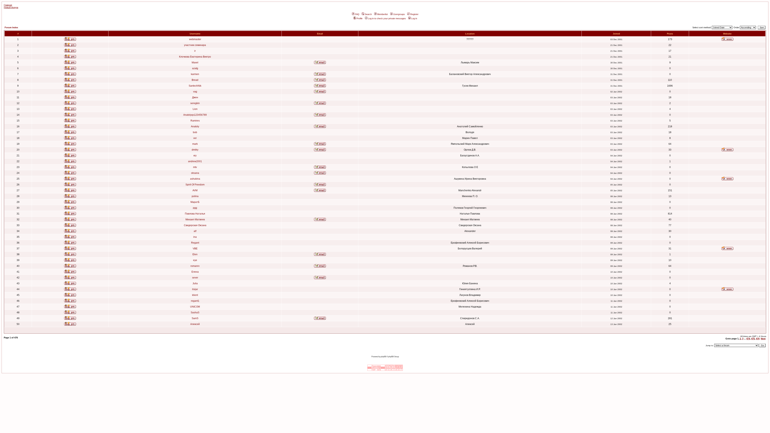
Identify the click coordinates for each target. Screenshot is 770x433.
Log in (414, 18)
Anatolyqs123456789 (195, 114)
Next (763, 338)
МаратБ (195, 202)
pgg (195, 207)
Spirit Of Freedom (195, 184)
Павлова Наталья (195, 213)
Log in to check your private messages (387, 18)
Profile (360, 18)
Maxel (195, 62)
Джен (195, 97)
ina (195, 237)
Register (414, 14)
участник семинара (195, 45)
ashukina (195, 178)
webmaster (195, 39)
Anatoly (195, 126)
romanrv (195, 266)
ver (195, 138)
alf (195, 231)
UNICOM (195, 306)
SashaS (195, 312)
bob (195, 132)
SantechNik (195, 85)
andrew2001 (195, 161)
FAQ (357, 14)
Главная (8, 5)
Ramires (195, 120)
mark (195, 144)
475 (753, 338)
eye (195, 260)
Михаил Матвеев (195, 219)
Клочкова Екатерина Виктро (195, 56)
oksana (195, 173)
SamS (195, 318)
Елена (195, 271)
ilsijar (195, 289)
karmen (195, 74)
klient (195, 295)
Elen (195, 254)
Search (368, 14)
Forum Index (11, 27)
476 (758, 338)
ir (195, 51)
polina (195, 196)
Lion (195, 109)
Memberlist (382, 14)
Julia (195, 283)
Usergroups (399, 14)
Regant (195, 242)
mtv (195, 167)
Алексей (195, 324)
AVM (195, 190)
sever (195, 277)
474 (748, 338)
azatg (195, 68)
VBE (195, 248)
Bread (195, 80)
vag (195, 91)
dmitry (195, 149)
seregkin (195, 103)
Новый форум (11, 7)
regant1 (195, 300)
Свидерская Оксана (195, 225)
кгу (195, 155)
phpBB (383, 356)
